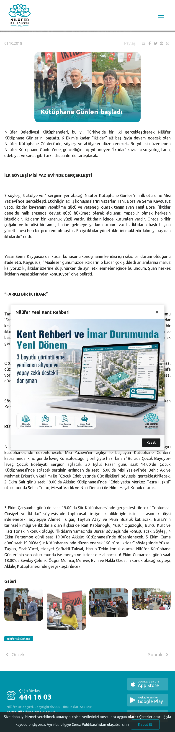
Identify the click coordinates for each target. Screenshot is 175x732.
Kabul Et (145, 724)
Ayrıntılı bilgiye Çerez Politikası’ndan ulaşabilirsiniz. (88, 724)
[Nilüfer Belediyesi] (19, 16)
